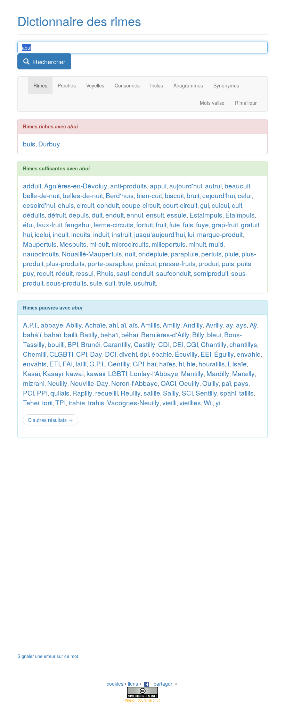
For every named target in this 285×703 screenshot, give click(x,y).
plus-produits (65, 263)
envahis (35, 363)
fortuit (144, 224)
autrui (213, 185)
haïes (167, 363)
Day (96, 353)
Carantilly (117, 344)
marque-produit (220, 234)
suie (96, 282)
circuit (85, 205)
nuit (130, 253)
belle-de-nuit (41, 195)
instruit (121, 234)
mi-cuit (99, 243)
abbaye (52, 324)
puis (228, 263)
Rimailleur (246, 102)
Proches (67, 85)
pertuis (211, 253)
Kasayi (53, 373)
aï (123, 324)
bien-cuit (149, 195)
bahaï (52, 334)
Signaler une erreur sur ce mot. (48, 656)
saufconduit (173, 273)
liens (133, 683)
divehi (128, 353)
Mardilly (217, 373)
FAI (68, 363)
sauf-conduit (134, 273)
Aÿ (253, 324)
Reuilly (131, 392)
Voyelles (95, 85)
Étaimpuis (240, 214)
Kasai (31, 373)
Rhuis (105, 273)
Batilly (89, 334)
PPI (42, 392)
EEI (206, 353)
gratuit (250, 224)
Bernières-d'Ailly (165, 334)
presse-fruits (177, 263)
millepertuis (169, 243)
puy (28, 273)
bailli (70, 334)
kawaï (75, 373)
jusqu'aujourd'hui (159, 234)
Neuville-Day (89, 383)
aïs (133, 324)
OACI (168, 383)
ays (241, 324)
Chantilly (214, 344)
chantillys (243, 344)
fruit (161, 224)
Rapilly (82, 392)
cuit (237, 205)
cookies (115, 683)
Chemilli (35, 353)
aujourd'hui (185, 185)
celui (245, 195)
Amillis (150, 324)
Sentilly (206, 392)
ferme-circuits (113, 224)
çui (204, 205)
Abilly (74, 324)
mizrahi (33, 383)
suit (110, 282)
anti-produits (128, 185)
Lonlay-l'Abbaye (154, 373)
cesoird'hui (39, 205)
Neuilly (57, 383)
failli (81, 363)
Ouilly (210, 383)
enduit (114, 214)
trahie (76, 402)
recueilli (106, 392)
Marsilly (243, 373)
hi (181, 363)
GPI (138, 363)
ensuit (155, 214)
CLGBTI (61, 353)
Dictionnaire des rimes (79, 20)
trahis (96, 402)
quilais (60, 392)
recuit (45, 273)
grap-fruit (225, 224)
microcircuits (130, 243)
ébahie (162, 353)
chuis (66, 205)
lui (191, 234)
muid (216, 243)
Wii (208, 402)
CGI (192, 344)
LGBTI (117, 373)
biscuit (174, 195)
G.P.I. (97, 363)
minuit (197, 243)
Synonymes (226, 85)
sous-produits (66, 282)
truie (124, 282)
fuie (174, 224)
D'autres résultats (50, 419)
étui (28, 224)
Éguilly (224, 353)
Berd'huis (120, 195)
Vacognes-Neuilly (133, 402)
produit (208, 263)
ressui (84, 273)
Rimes (40, 85)
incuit (60, 234)
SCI (187, 392)
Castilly (144, 344)
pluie (232, 253)
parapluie (184, 253)
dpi (144, 353)
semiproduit (211, 273)
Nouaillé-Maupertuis (92, 253)
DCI (110, 353)
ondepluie (153, 253)
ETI (54, 363)
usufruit (145, 282)
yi (217, 402)
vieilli (169, 402)
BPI (72, 344)
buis (29, 143)
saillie (152, 392)
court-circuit (180, 205)
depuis (79, 214)
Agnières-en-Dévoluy (75, 185)
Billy (198, 334)
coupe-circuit (141, 205)
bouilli (56, 344)
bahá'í (32, 334)
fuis (188, 224)
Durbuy (49, 143)
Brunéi (90, 344)
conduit (108, 205)
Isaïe (239, 363)
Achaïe (95, 324)
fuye (202, 224)
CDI (164, 344)
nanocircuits (41, 253)
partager (160, 683)
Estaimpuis (205, 214)
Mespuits (73, 243)
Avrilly (214, 324)
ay (229, 324)
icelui (42, 234)
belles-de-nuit (83, 195)
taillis (246, 392)
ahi (113, 324)
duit (97, 214)
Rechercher (47, 61)
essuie (177, 214)
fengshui (78, 224)
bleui (214, 334)
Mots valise (212, 102)
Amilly (171, 324)
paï (226, 383)
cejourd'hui (218, 195)
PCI (28, 392)
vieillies (190, 402)
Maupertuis (40, 243)
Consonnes (127, 85)
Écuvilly (186, 353)
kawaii (96, 373)
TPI (60, 402)
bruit (193, 195)
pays (241, 383)
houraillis (211, 363)
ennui (135, 214)
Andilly (193, 324)
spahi (228, 392)
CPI (81, 353)
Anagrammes (188, 85)
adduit (32, 185)
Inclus (156, 85)
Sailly (171, 392)
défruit (57, 214)
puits (244, 263)
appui (158, 185)
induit (101, 234)
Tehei (31, 402)
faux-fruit (49, 224)
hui (27, 234)
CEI (178, 344)
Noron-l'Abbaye (134, 383)
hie (191, 363)
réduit (64, 273)
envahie (249, 353)
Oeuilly (189, 383)
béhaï (129, 334)
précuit (146, 263)
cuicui (220, 205)
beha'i (109, 334)
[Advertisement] (69, 549)
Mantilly (192, 373)
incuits (80, 234)
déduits (34, 214)
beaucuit (237, 185)
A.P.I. (30, 324)
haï (151, 363)
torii (47, 402)
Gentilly (119, 363)
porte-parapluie (110, 263)
